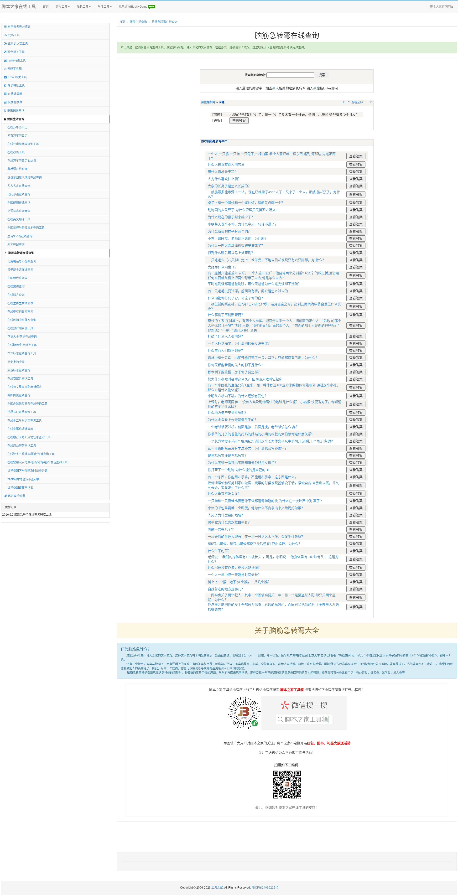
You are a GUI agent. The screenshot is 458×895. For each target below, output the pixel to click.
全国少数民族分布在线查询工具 (27, 403)
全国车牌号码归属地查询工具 (26, 227)
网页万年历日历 (17, 135)
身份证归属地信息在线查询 (24, 177)
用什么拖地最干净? (222, 172)
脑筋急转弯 (208, 102)
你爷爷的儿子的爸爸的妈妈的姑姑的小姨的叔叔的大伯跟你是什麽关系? (260, 434)
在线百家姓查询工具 (20, 378)
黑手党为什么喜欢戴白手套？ (229, 522)
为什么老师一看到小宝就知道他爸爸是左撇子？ (243, 463)
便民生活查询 (15, 119)
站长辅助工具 (16, 85)
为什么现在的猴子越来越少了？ (231, 217)
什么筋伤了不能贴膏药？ (226, 315)
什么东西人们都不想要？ (226, 350)
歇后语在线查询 (17, 169)
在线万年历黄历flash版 (21, 160)
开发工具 (61, 6)
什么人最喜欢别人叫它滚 (226, 164)
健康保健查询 (15, 110)
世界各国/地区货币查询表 (23, 479)
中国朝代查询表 (17, 278)
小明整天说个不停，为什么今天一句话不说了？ (243, 224)
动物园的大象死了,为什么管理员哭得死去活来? (242, 210)
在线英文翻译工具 (18, 219)
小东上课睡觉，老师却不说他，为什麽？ (238, 238)
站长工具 (82, 6)
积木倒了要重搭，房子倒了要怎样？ (234, 372)
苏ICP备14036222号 (264, 887)
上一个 (346, 102)
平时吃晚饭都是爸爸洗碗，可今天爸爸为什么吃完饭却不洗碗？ (254, 284)
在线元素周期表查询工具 (23, 144)
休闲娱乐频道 (16, 496)
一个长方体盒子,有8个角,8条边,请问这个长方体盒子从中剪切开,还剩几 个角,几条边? (270, 441)
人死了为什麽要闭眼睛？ (226, 515)
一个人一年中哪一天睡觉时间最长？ (234, 575)
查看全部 (357, 102)
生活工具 (103, 6)
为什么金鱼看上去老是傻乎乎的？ (233, 420)
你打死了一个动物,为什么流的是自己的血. (239, 470)
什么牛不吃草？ (219, 551)
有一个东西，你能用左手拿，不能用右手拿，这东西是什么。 (253, 477)
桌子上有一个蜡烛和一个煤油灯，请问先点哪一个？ (246, 203)
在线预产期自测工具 (20, 328)
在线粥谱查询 (16, 286)
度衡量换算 (15, 102)
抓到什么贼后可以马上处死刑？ (231, 253)
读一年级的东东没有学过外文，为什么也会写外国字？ (248, 448)
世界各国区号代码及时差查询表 (27, 470)
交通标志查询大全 (18, 211)
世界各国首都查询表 (20, 487)
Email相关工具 (17, 77)
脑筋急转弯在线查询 (21, 253)
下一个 (368, 102)
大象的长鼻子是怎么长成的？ (229, 186)
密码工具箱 (14, 69)
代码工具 (14, 35)
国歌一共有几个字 (221, 529)
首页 (46, 6)
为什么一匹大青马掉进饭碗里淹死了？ (236, 246)
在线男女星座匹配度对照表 (24, 387)
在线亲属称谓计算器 (20, 429)
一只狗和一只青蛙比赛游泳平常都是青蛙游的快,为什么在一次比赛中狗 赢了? (265, 501)
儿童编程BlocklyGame (133, 6)
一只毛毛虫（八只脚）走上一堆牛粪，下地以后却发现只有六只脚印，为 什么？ (267, 260)
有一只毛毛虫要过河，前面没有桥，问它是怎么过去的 (248, 291)
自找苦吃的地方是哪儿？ (226, 589)
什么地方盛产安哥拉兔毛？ (228, 412)
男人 (275, 88)
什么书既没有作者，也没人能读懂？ (234, 567)
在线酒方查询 (16, 295)
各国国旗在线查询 (18, 395)
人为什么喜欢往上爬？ (224, 179)
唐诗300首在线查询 (19, 236)
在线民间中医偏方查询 (21, 320)
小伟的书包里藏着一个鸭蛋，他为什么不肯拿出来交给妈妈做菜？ (256, 508)
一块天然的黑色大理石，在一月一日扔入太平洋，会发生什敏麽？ (256, 536)
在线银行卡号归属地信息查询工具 (28, 437)
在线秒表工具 (16, 152)
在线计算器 (15, 94)
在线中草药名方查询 (20, 311)
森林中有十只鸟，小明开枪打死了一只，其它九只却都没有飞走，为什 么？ (263, 358)
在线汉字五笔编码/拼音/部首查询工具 (31, 454)
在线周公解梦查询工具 (21, 445)
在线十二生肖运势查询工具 (24, 420)
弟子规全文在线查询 (20, 269)
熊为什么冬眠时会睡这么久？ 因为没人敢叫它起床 (245, 379)
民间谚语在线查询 (18, 194)
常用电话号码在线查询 (21, 261)
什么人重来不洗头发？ (224, 494)
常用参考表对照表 (19, 27)
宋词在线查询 (16, 244)
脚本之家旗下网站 (441, 6)
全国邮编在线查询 (18, 202)
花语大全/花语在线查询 (22, 336)
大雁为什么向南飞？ (223, 267)
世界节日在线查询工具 (21, 412)
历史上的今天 (16, 362)
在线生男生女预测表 (20, 303)
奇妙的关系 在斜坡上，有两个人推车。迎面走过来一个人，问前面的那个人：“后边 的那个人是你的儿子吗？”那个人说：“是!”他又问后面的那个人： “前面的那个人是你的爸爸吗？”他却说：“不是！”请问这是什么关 (274, 325)
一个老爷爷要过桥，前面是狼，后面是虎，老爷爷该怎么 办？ (253, 427)
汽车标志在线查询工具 (21, 353)
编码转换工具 (17, 60)
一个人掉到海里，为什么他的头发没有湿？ (239, 343)
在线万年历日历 (17, 127)
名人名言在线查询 (18, 186)
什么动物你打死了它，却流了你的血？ (236, 298)
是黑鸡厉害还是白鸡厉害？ (228, 455)
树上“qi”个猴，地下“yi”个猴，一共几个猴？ (239, 582)
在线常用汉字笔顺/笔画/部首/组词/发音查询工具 (37, 462)
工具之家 (217, 887)
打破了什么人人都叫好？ (226, 336)
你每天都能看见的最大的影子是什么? (235, 365)
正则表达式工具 (18, 43)
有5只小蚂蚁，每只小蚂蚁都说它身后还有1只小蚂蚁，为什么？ (255, 544)
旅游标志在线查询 (18, 370)
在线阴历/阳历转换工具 (22, 345)
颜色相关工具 (16, 52)
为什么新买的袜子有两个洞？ (229, 231)
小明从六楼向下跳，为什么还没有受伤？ (238, 396)
